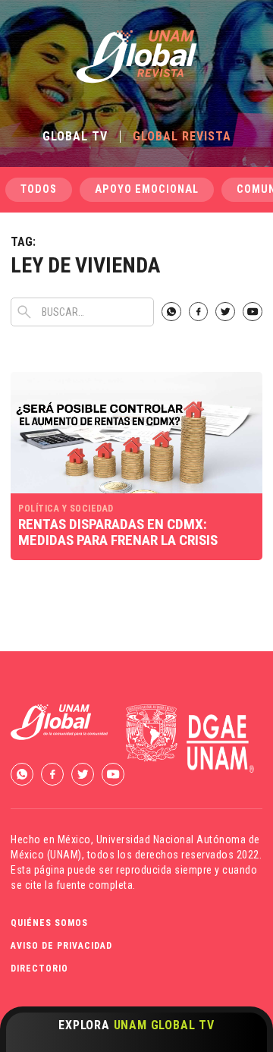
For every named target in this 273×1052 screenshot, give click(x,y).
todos (38, 189)
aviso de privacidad (61, 945)
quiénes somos (49, 923)
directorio (39, 968)
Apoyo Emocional (147, 189)
